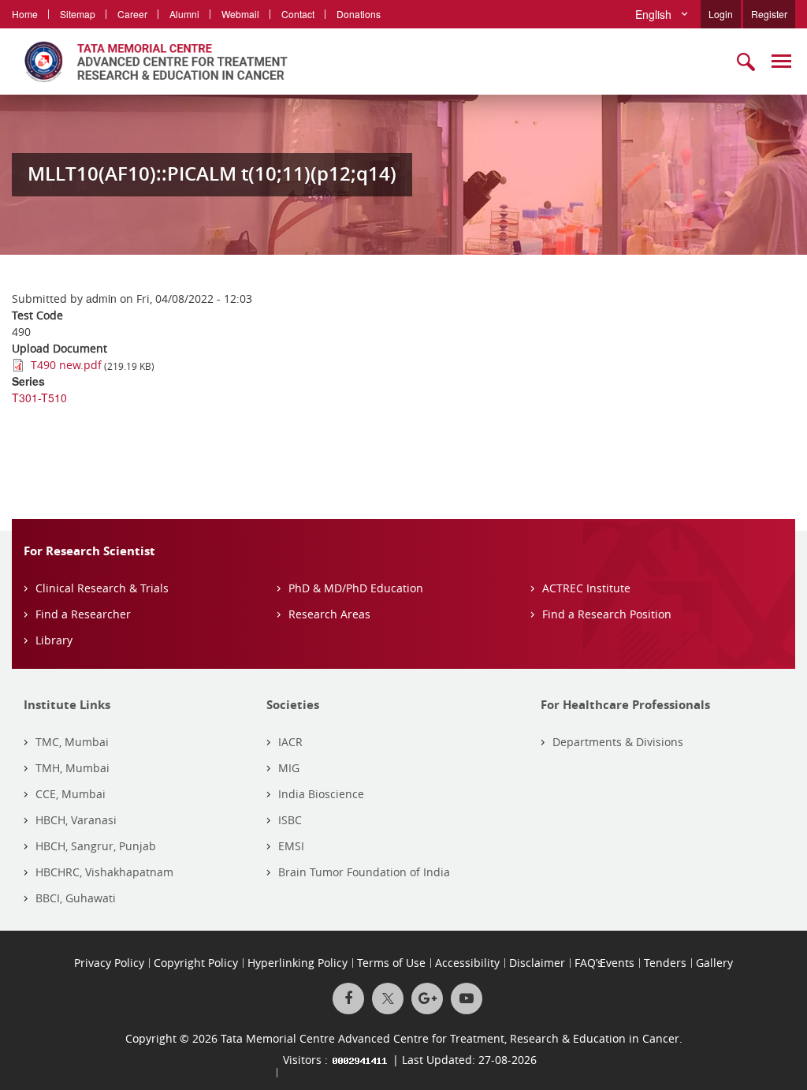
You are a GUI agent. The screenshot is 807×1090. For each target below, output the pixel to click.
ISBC (290, 819)
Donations (359, 14)
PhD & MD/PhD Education (355, 587)
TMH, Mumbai (72, 767)
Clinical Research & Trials (102, 587)
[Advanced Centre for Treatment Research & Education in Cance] (150, 61)
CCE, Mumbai (70, 793)
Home (25, 14)
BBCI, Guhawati (75, 897)
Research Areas (329, 614)
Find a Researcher (83, 614)
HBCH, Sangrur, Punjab (95, 845)
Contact (297, 14)
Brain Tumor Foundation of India (364, 871)
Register (769, 14)
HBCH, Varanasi (76, 819)
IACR (290, 741)
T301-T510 (39, 397)
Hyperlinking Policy (297, 962)
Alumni (184, 14)
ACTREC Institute (586, 587)
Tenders (665, 962)
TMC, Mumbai (72, 741)
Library (54, 640)
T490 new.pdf (66, 364)
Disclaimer (537, 962)
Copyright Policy (196, 962)
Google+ (427, 998)
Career (132, 14)
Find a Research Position (606, 614)
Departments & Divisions (617, 741)
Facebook (348, 998)
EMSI (291, 845)
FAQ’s (589, 962)
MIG (288, 767)
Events (617, 962)
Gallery (714, 962)
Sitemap (77, 14)
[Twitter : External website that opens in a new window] (388, 998)
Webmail (240, 14)
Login (720, 14)
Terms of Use (391, 962)
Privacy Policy (109, 962)
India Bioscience (321, 793)
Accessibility (467, 962)
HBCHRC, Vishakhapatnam (104, 871)
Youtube (466, 998)
